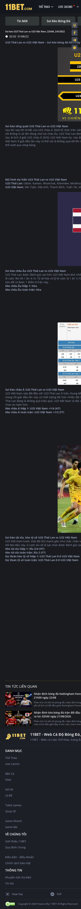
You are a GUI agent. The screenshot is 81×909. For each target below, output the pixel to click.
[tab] (22, 21)
